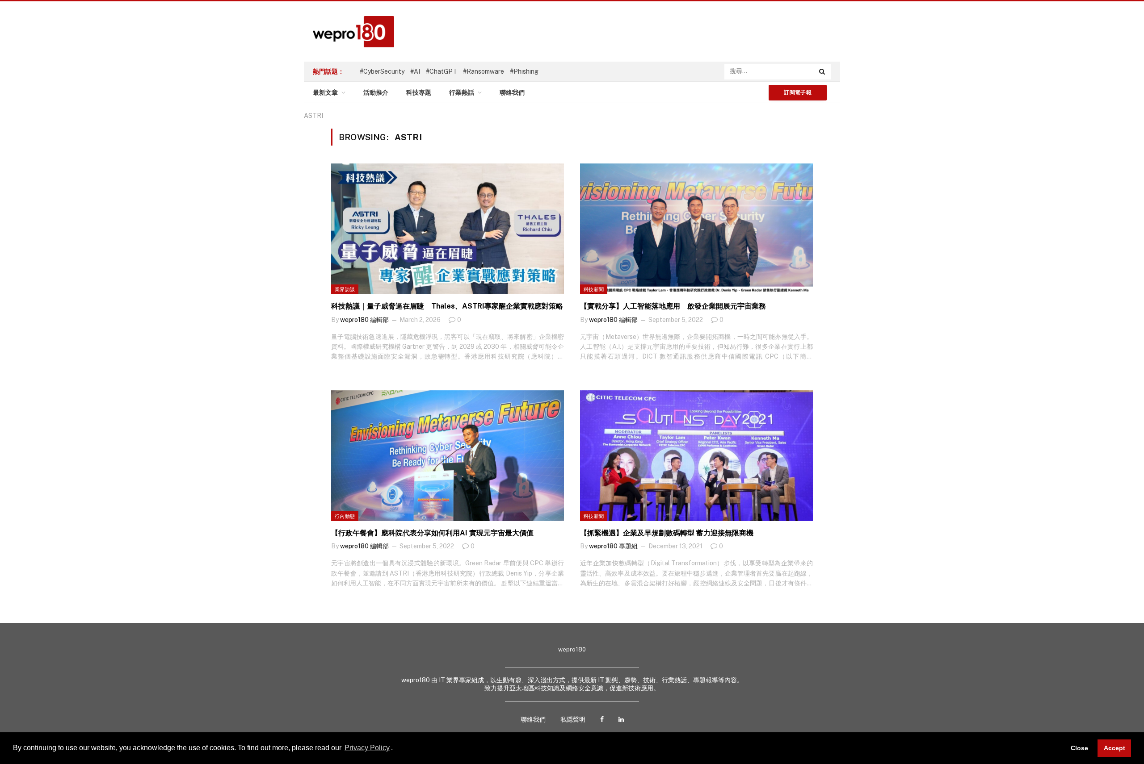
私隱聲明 (572, 719)
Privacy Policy (367, 747)
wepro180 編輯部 (364, 319)
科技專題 (418, 92)
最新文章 (325, 92)
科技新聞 (594, 289)
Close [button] (1079, 747)
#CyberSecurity (382, 71)
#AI (415, 71)
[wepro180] (349, 32)
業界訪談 (345, 289)
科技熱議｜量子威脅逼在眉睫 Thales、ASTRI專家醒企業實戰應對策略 (447, 306)
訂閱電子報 (798, 92)
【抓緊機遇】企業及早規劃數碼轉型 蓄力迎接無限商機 (666, 533)
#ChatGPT (441, 71)
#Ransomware (483, 71)
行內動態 (345, 516)
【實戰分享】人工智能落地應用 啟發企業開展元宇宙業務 (673, 306)
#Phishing (524, 71)
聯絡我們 (512, 92)
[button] (396, 748)
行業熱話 (461, 92)
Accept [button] (1114, 747)
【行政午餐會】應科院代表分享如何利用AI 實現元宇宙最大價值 (432, 533)
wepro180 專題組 (613, 546)
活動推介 (375, 92)
